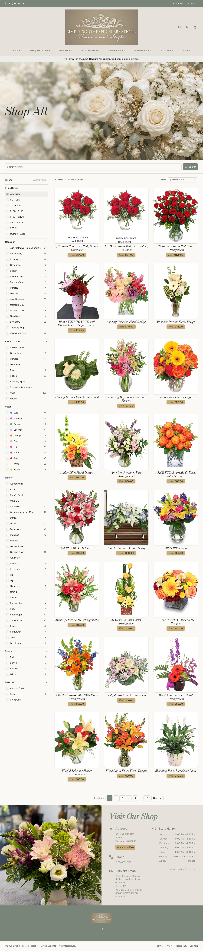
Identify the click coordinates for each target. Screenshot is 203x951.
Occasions (165, 50)
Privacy (169, 946)
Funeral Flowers (142, 50)
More (185, 50)
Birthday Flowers (90, 50)
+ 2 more (120, 882)
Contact (192, 3)
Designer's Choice (40, 50)
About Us (178, 3)
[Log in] (187, 27)
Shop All (16, 50)
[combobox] (183, 179)
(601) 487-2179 (16, 3)
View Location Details (181, 869)
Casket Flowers (116, 50)
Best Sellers (65, 50)
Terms (160, 946)
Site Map (194, 946)
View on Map (127, 847)
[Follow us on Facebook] (101, 929)
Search (192, 166)
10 (147, 798)
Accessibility (181, 946)
